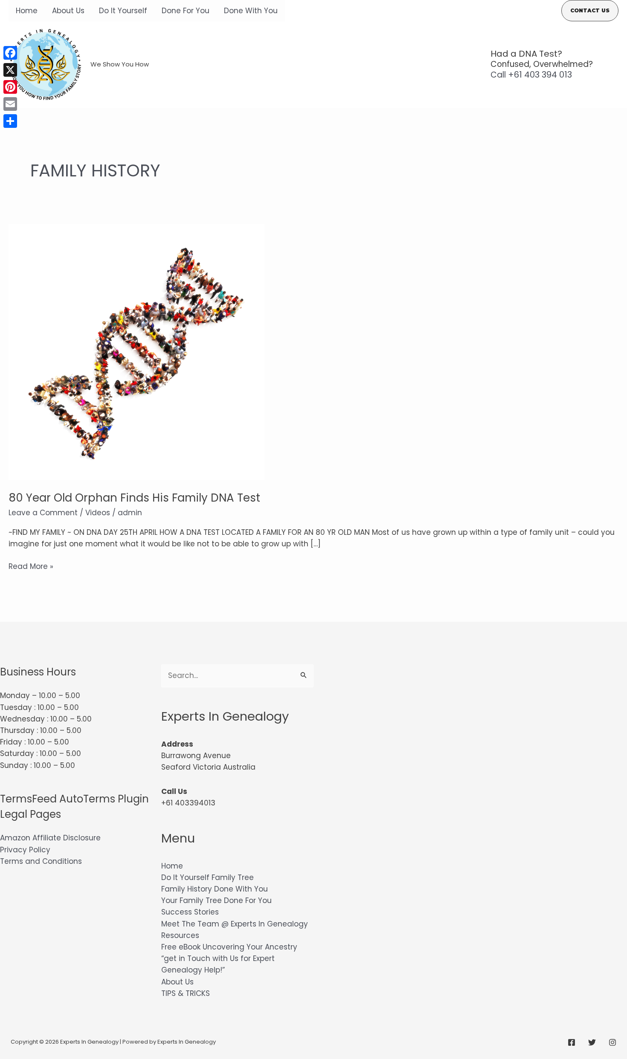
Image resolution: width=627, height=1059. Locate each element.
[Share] (10, 121)
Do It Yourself (123, 11)
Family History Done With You (214, 889)
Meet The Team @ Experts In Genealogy (234, 924)
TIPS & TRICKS (185, 993)
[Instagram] (612, 1042)
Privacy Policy (25, 850)
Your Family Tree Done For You (216, 900)
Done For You (185, 11)
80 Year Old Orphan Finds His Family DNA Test (134, 497)
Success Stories (190, 912)
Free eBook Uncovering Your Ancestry (229, 947)
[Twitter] (592, 1042)
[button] (589, 10)
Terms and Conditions (41, 861)
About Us (68, 11)
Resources (180, 935)
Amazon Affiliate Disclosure (50, 838)
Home (27, 11)
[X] (10, 69)
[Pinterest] (10, 86)
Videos (97, 513)
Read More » (31, 566)
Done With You (251, 11)
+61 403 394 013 (531, 75)
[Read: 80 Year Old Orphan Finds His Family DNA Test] (136, 351)
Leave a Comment (43, 513)
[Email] (10, 104)
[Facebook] (571, 1042)
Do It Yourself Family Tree (207, 877)
